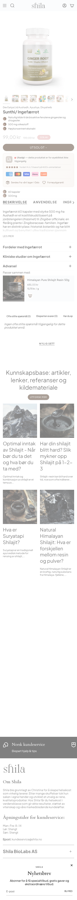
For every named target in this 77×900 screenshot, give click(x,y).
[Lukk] (71, 865)
